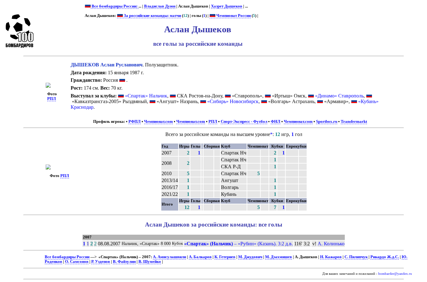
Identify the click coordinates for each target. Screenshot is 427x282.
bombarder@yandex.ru (395, 273)
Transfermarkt (354, 121)
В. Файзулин (124, 261)
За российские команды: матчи (152, 15)
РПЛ (51, 99)
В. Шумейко (149, 261)
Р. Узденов (100, 261)
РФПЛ (134, 121)
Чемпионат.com (158, 121)
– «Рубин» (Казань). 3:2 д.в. (238, 243)
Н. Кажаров (331, 257)
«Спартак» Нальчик (146, 95)
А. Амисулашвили (169, 257)
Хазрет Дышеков (226, 6)
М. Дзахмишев (278, 257)
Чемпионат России (233, 15)
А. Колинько (331, 243)
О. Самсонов (76, 261)
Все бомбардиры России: (114, 6)
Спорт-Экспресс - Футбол (244, 121)
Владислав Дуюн (159, 6)
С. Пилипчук (356, 257)
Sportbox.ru (326, 121)
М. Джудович (250, 257)
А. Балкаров (200, 257)
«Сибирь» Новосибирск (233, 101)
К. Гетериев (224, 257)
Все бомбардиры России (67, 257)
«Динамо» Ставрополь (339, 95)
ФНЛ (275, 121)
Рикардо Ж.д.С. (384, 257)
